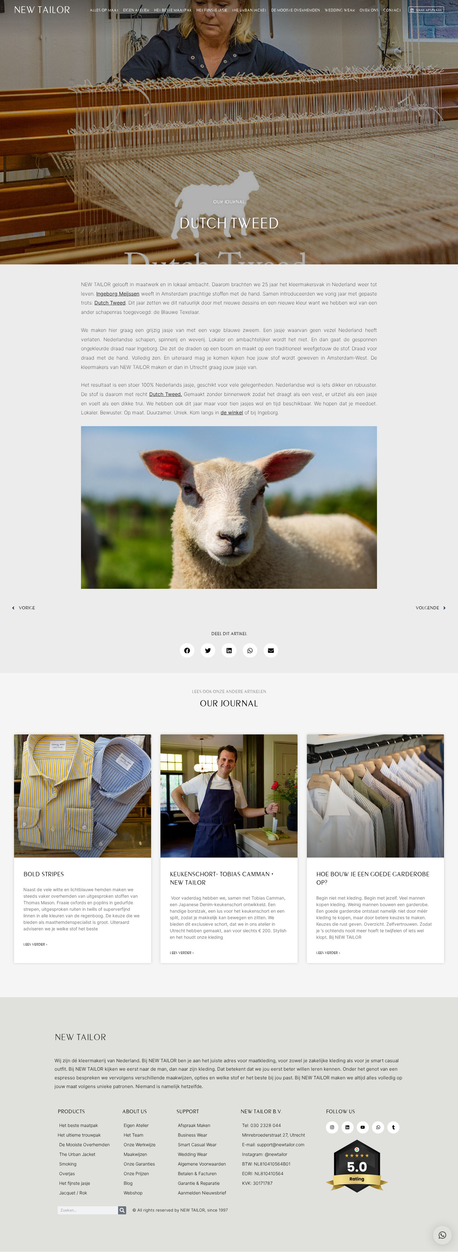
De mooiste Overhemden (295, 10)
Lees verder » (35, 944)
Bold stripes (43, 874)
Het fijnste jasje (211, 10)
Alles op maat (104, 10)
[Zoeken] (122, 1210)
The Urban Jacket (249, 10)
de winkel (232, 412)
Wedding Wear (340, 10)
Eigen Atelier (136, 10)
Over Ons (369, 10)
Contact (392, 10)
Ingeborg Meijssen (117, 294)
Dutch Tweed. (165, 394)
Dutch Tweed (110, 303)
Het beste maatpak (173, 10)
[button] (187, 650)
